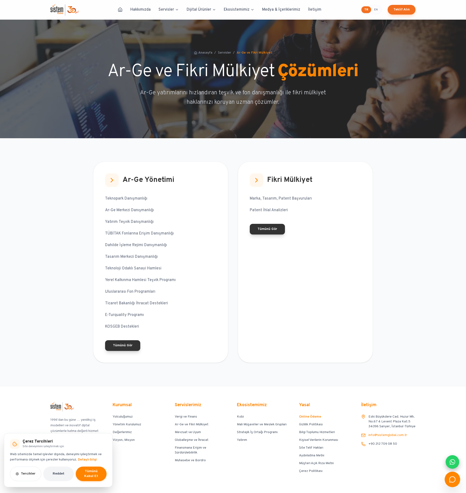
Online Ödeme (310, 417)
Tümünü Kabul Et (91, 473)
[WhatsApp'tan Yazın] (452, 462)
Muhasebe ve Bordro (190, 460)
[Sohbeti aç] (452, 479)
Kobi (240, 417)
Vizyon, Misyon (124, 440)
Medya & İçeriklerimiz (281, 9)
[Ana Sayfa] (120, 9)
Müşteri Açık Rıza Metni (316, 463)
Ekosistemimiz (237, 9)
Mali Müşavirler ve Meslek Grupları (262, 424)
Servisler (166, 9)
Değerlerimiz (122, 432)
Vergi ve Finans (186, 417)
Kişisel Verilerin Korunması (318, 440)
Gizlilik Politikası (311, 424)
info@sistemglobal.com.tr (387, 435)
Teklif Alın (401, 10)
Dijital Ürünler (199, 9)
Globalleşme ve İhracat (191, 440)
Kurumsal (122, 405)
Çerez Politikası (311, 471)
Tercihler (28, 474)
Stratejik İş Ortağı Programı (257, 432)
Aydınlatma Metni (311, 455)
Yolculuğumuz (123, 417)
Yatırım (242, 440)
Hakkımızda (140, 9)
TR (366, 9)
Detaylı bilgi (87, 460)
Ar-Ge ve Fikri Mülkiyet (191, 424)
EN (376, 9)
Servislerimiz (188, 405)
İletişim (314, 9)
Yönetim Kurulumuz (127, 424)
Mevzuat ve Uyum (188, 432)
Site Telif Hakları (311, 448)
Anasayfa (205, 53)
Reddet (58, 474)
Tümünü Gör (123, 345)
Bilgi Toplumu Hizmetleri (317, 432)
